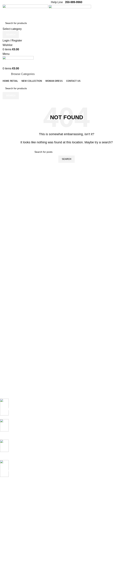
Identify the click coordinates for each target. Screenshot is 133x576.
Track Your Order (9, 569)
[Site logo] (26, 11)
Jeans (3, 501)
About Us (5, 557)
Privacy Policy (7, 526)
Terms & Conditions (10, 544)
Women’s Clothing (10, 507)
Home (3, 495)
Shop (3, 513)
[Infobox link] (64, 409)
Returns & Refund (10, 538)
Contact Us (6, 563)
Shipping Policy (8, 532)
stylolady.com (11, 574)
